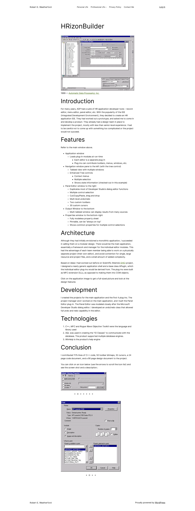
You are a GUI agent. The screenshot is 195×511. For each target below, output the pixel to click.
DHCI (123, 263)
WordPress (160, 502)
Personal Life (82, 7)
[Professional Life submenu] (106, 7)
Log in (162, 7)
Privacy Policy (115, 7)
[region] (83, 385)
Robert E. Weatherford (41, 7)
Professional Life (98, 7)
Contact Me (129, 7)
